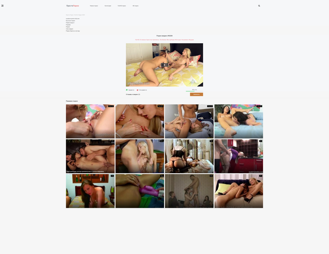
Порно (68, 27)
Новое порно (94, 6)
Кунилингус (156, 40)
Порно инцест (70, 23)
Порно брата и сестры (73, 31)
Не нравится (143, 90)
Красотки (149, 40)
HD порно (135, 6)
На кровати (184, 40)
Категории (108, 6)
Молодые (178, 40)
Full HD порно (122, 6)
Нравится (131, 90)
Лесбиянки (163, 40)
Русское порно (70, 21)
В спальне (143, 40)
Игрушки (191, 40)
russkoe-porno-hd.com (72, 18)
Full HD (137, 40)
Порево (68, 25)
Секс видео (69, 29)
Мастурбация (171, 40)
